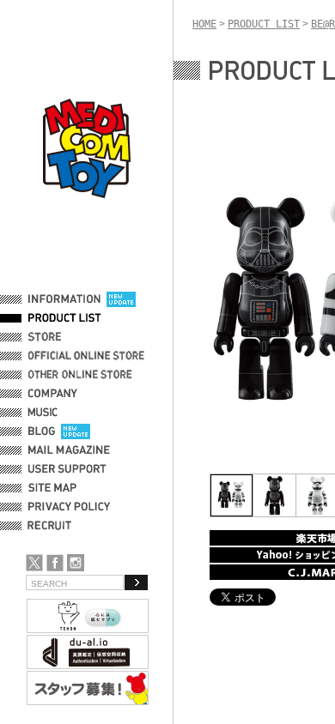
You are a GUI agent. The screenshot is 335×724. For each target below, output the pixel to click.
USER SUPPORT (67, 469)
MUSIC (45, 412)
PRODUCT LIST (64, 318)
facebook (55, 562)
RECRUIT (52, 526)
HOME (204, 24)
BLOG (41, 431)
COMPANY (52, 393)
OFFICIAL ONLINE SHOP (88, 356)
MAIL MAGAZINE (69, 450)
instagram (75, 562)
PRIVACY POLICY (69, 507)
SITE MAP (52, 488)
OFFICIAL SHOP (66, 337)
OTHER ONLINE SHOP (81, 375)
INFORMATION (64, 299)
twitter (34, 562)
